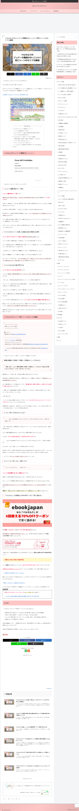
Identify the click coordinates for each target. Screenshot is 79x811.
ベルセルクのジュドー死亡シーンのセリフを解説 (24, 136)
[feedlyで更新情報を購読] (26, 651)
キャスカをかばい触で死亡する (22, 134)
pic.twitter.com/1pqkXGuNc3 (41, 344)
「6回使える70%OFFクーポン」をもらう (14, 573)
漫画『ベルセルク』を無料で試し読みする (14, 582)
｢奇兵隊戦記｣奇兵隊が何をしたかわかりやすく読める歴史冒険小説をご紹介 (67, 60)
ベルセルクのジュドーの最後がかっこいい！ (23, 128)
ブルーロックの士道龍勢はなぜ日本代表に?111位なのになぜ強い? (67, 65)
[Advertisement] (39, 23)
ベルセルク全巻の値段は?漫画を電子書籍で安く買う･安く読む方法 (22, 596)
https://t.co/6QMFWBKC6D (19, 334)
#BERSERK (30, 344)
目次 (25, 126)
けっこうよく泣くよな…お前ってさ (22, 142)
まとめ (14, 146)
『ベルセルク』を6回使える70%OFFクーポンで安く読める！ (28, 144)
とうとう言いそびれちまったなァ (22, 140)
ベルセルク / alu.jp (38, 180)
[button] (44, 74)
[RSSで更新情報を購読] (28, 651)
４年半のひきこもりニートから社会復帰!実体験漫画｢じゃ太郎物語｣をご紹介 (67, 70)
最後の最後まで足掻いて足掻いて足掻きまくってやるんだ (27, 138)
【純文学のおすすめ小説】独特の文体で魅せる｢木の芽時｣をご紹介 (67, 55)
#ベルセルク (12, 340)
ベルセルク (6, 634)
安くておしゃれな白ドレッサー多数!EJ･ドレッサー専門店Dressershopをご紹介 (66, 49)
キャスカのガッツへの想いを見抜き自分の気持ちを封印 (27, 132)
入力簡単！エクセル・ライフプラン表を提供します (15, 94)
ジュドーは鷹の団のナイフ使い (22, 130)
